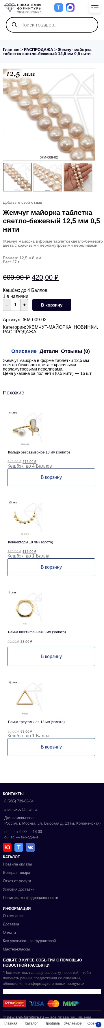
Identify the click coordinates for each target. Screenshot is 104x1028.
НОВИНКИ (85, 327)
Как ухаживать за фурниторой (29, 941)
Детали (49, 351)
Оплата (9, 932)
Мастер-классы (16, 949)
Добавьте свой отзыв (22, 202)
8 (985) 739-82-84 (19, 801)
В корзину (51, 305)
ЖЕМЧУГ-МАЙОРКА (49, 327)
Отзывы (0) (75, 351)
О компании (13, 916)
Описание (24, 351)
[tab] (24, 351)
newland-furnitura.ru (25, 1017)
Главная (11, 49)
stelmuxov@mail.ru (20, 809)
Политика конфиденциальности (30, 897)
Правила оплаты (17, 864)
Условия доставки (18, 889)
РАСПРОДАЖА (38, 49)
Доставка (11, 924)
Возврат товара (16, 872)
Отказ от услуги (17, 881)
